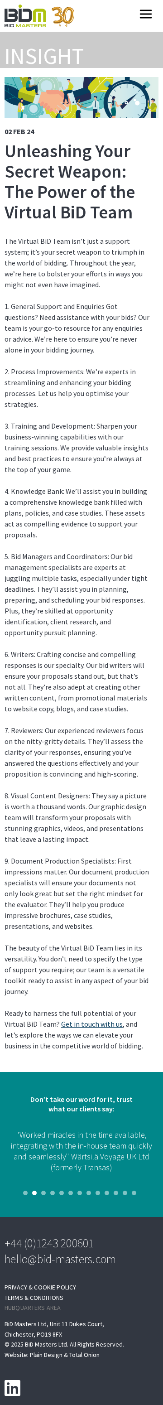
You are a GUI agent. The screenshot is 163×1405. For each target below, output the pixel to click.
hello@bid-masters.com (60, 1259)
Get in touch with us (92, 1024)
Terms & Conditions (34, 1298)
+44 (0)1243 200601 (49, 1243)
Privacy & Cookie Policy (40, 1287)
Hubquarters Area (33, 1308)
